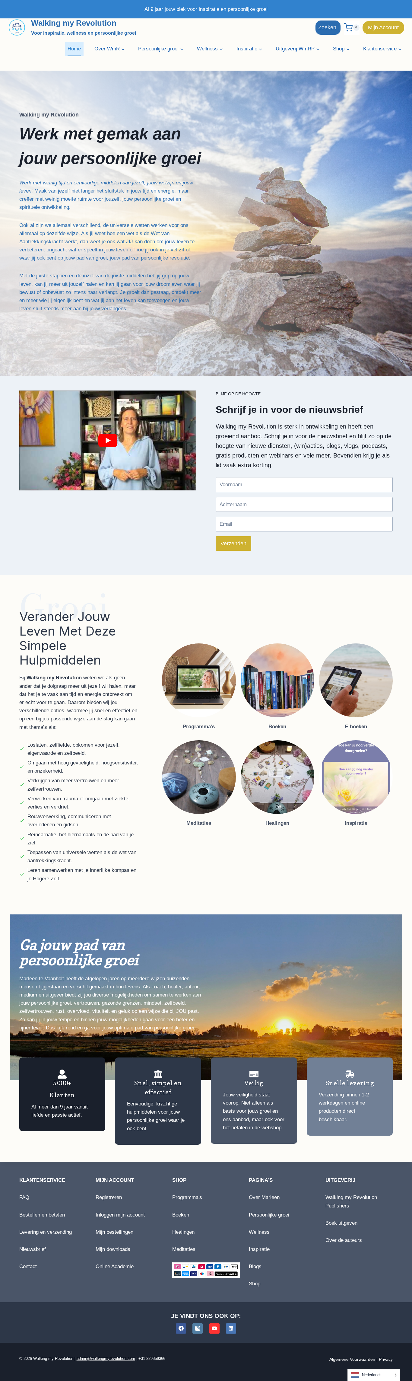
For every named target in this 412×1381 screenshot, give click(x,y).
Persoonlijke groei (269, 1215)
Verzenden (233, 544)
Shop (254, 1284)
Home (74, 49)
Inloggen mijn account (120, 1215)
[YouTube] (214, 1328)
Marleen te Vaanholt (41, 978)
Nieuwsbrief (32, 1249)
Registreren (109, 1197)
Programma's (187, 1197)
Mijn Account (383, 27)
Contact (28, 1266)
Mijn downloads (113, 1249)
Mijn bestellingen (114, 1232)
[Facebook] (181, 1328)
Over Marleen (264, 1197)
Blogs (255, 1266)
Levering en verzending (45, 1232)
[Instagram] (197, 1328)
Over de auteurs (343, 1240)
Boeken (180, 1215)
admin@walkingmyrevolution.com (106, 1358)
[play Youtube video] (107, 440)
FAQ (24, 1197)
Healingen (183, 1232)
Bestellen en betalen (42, 1215)
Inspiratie (259, 1249)
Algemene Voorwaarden (352, 1359)
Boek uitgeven (341, 1223)
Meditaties (183, 1249)
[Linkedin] (231, 1328)
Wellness (259, 1232)
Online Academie (115, 1266)
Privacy (386, 1359)
